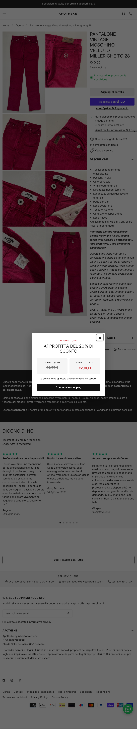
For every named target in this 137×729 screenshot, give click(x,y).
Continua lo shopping (68, 387)
